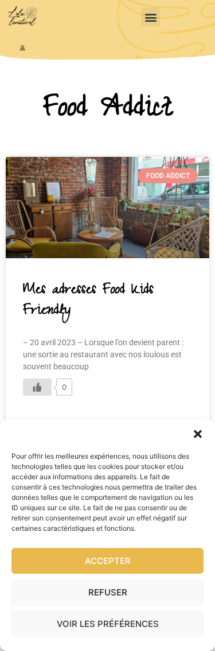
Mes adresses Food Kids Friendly (88, 301)
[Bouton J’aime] (37, 387)
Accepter (108, 560)
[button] (198, 434)
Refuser (107, 592)
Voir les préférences (108, 623)
